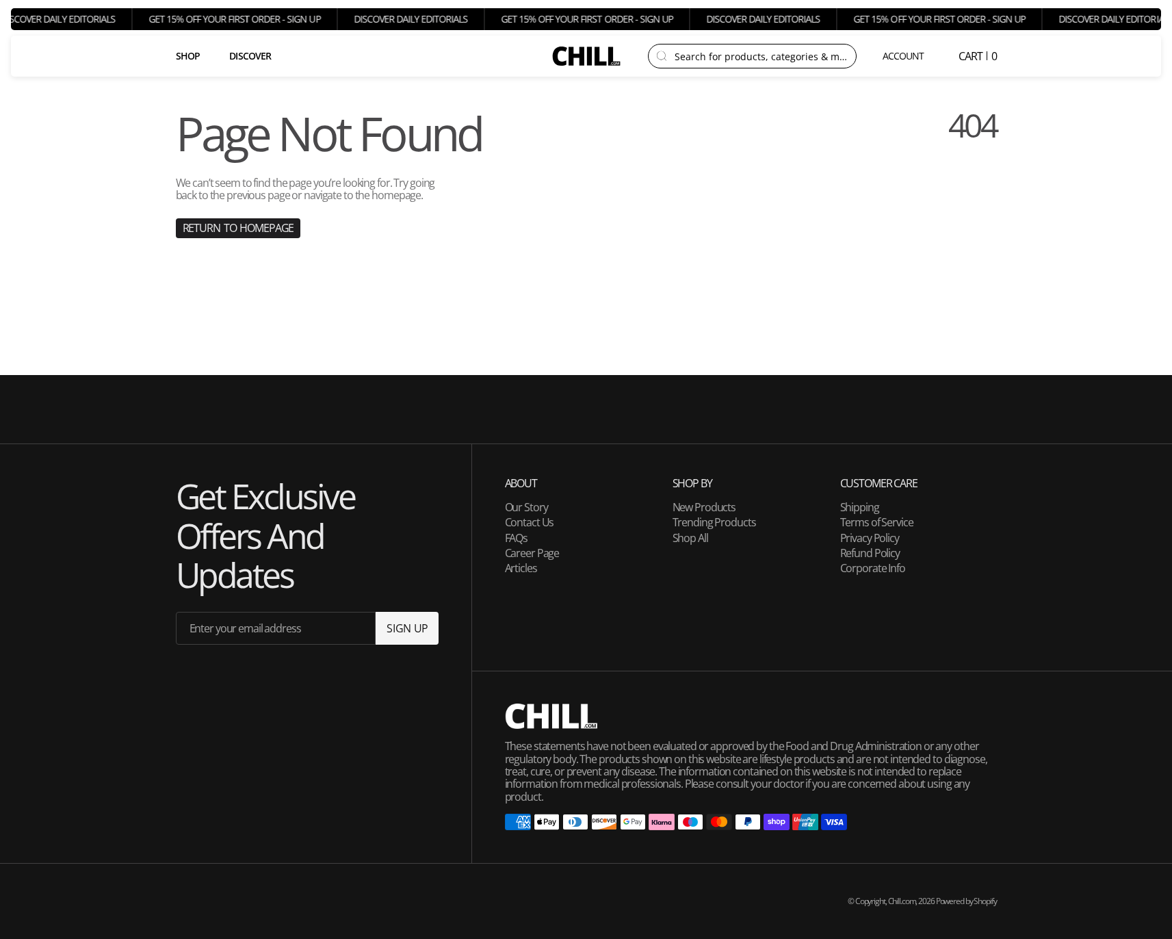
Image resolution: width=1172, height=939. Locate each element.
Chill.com (902, 901)
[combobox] (761, 56)
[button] (904, 56)
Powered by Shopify (966, 901)
